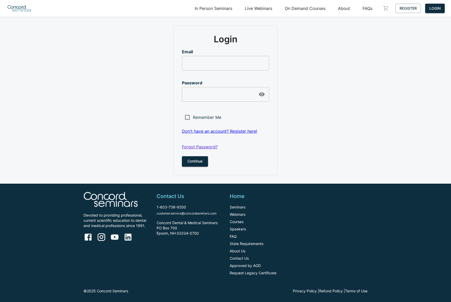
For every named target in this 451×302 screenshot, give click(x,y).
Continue (195, 161)
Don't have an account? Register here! (219, 131)
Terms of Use (356, 291)
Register (408, 8)
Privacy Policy (305, 291)
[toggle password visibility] (261, 94)
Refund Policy (331, 291)
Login (435, 8)
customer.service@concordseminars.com (186, 213)
